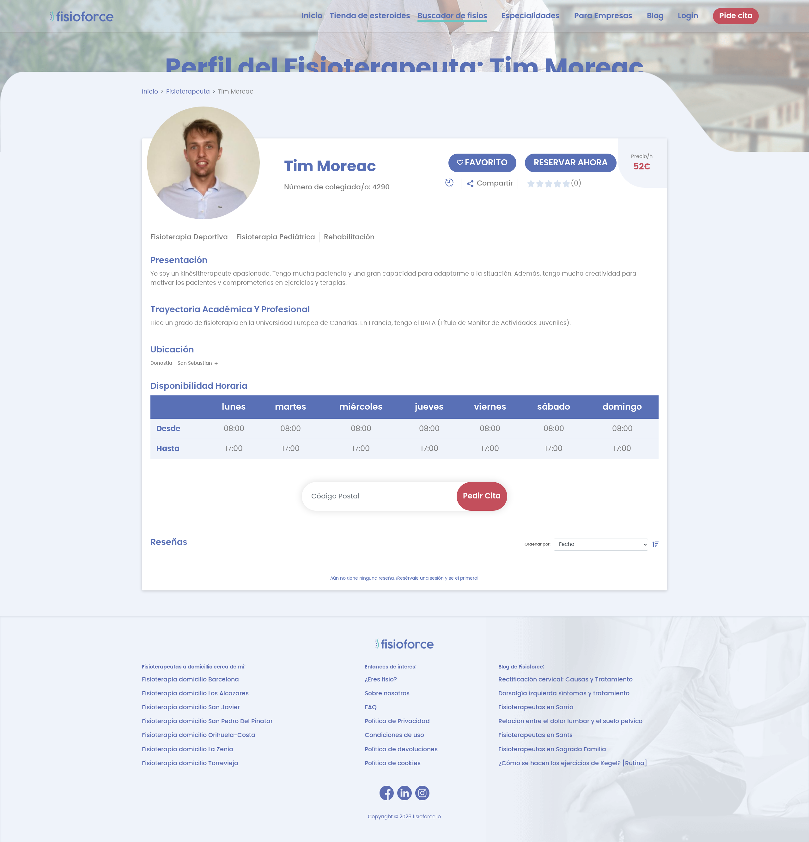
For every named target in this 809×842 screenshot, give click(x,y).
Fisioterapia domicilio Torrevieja (190, 763)
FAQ (371, 708)
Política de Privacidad (397, 721)
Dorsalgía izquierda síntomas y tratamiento (564, 694)
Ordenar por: (537, 544)
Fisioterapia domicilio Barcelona (190, 680)
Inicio (150, 92)
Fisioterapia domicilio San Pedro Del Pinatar (207, 721)
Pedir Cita (482, 496)
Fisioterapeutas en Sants (535, 735)
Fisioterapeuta (188, 92)
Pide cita (735, 16)
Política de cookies (393, 763)
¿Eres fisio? (381, 680)
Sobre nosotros (387, 694)
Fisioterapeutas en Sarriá (536, 708)
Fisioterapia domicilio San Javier (191, 708)
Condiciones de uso (394, 735)
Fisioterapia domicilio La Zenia (187, 750)
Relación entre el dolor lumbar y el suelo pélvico (570, 721)
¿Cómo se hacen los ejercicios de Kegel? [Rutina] (572, 763)
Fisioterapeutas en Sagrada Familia (552, 750)
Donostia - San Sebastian (182, 363)
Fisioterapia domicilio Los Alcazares (195, 694)
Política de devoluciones (401, 750)
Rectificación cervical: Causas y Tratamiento (565, 680)
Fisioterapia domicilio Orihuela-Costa (198, 735)
